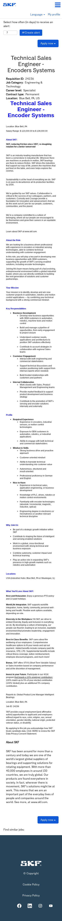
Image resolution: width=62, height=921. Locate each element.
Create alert (32, 32)
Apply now (47, 43)
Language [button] (36, 14)
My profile (54, 14)
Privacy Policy (31, 895)
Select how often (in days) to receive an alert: (28, 24)
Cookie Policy (31, 884)
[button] (51, 5)
